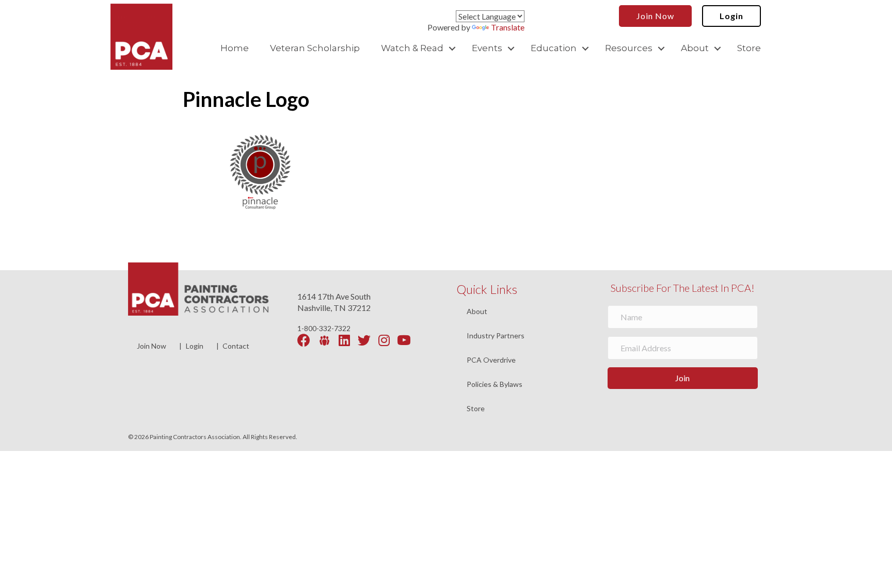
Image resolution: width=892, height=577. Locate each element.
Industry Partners (495, 336)
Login (194, 345)
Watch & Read (412, 48)
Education (554, 48)
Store (749, 48)
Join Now (151, 345)
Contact (235, 345)
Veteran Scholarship (315, 48)
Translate (507, 27)
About (695, 48)
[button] (452, 48)
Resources (628, 48)
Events (487, 48)
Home (234, 48)
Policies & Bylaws (494, 384)
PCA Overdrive (491, 360)
